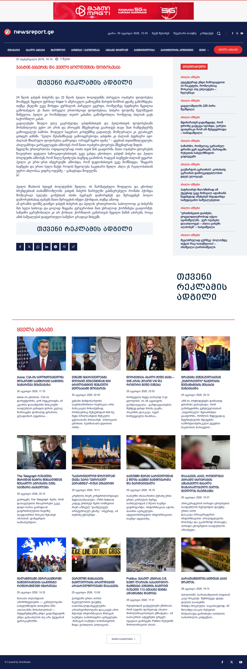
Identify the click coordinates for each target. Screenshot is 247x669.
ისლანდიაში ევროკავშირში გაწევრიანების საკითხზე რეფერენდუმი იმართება (39, 582)
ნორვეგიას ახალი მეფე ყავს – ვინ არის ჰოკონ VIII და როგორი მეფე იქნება (150, 381)
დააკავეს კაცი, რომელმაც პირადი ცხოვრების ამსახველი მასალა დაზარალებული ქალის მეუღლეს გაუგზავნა (202, 483)
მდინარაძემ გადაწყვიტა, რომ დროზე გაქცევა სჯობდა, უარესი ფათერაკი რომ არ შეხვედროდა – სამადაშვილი (203, 127)
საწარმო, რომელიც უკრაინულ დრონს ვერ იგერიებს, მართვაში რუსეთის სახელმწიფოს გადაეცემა (203, 151)
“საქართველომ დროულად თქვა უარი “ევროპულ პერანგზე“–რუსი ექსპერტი (93, 479)
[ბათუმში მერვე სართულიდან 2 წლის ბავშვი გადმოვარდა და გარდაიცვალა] (150, 452)
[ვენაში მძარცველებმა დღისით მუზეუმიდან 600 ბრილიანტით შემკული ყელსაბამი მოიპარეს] (96, 353)
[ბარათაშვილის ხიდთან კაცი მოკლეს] (205, 555)
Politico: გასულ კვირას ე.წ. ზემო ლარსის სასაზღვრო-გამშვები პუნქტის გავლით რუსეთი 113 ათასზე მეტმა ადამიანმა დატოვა (147, 586)
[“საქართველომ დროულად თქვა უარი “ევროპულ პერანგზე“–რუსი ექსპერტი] (96, 452)
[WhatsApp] (38, 247)
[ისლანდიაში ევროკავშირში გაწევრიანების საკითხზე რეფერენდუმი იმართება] (41, 555)
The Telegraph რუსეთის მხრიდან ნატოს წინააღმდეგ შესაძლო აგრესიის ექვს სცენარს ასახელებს (39, 481)
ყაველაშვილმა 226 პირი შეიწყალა (198, 107)
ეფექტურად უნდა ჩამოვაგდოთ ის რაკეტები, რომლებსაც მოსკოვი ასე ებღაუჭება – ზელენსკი (203, 87)
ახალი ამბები (190, 77)
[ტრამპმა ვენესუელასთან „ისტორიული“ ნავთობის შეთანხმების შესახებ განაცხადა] (205, 353)
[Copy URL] (73, 247)
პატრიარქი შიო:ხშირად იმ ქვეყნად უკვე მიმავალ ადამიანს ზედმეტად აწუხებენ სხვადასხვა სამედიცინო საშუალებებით (203, 195)
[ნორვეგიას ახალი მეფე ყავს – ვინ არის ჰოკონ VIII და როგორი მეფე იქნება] (150, 353)
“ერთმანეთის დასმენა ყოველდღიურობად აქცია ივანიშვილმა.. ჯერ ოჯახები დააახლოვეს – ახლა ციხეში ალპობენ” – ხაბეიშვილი (200, 220)
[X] (237, 33)
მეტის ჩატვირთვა (122, 639)
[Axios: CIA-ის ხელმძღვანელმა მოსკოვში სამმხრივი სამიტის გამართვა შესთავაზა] (41, 353)
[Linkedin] (47, 247)
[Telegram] (55, 247)
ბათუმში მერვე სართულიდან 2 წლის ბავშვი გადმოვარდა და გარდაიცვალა (149, 479)
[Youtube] (241, 33)
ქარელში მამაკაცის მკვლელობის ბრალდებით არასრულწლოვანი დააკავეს (95, 582)
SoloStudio (25, 662)
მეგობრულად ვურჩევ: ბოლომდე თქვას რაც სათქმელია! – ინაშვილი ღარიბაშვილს (204, 243)
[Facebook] (232, 33)
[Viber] (64, 247)
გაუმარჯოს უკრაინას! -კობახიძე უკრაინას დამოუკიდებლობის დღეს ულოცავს (203, 173)
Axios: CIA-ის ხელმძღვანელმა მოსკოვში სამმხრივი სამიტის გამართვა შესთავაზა (40, 381)
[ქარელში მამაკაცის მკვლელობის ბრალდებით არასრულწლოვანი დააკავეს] (96, 555)
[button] (218, 33)
